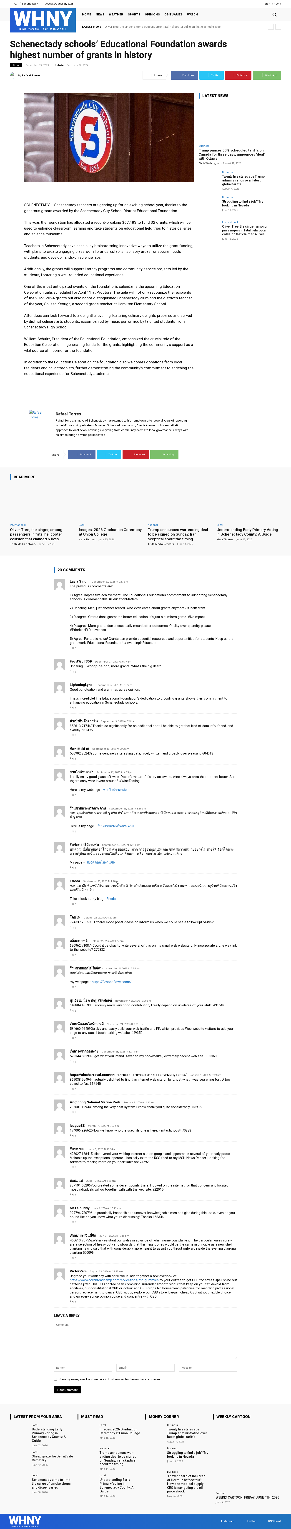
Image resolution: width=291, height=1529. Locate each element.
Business (204, 145)
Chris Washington (209, 163)
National (153, 525)
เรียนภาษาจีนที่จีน (83, 1236)
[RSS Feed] (251, 4)
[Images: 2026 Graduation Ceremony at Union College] (111, 502)
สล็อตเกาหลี (79, 941)
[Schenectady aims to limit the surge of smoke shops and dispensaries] (19, 1483)
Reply (73, 647)
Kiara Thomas (87, 539)
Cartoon (221, 1493)
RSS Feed (274, 1521)
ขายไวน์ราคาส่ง (81, 772)
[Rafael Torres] (14, 75)
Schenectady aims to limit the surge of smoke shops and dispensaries (51, 1483)
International (230, 222)
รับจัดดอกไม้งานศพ (84, 845)
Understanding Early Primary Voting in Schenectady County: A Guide (247, 531)
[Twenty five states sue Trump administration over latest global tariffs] (209, 181)
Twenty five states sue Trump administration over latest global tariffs (243, 180)
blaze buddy (80, 1208)
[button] (274, 14)
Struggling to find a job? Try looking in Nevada (242, 203)
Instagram (227, 1521)
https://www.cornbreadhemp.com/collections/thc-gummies (114, 1280)
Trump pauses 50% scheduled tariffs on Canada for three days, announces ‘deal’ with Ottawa (232, 154)
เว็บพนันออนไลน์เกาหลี (87, 1024)
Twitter (251, 1521)
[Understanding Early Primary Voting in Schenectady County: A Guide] (249, 502)
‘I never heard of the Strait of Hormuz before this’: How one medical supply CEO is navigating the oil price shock (186, 1483)
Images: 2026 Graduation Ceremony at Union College (120, 1431)
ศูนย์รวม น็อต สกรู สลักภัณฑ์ (91, 1000)
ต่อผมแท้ (76, 1181)
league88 (77, 1126)
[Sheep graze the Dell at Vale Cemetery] (19, 1460)
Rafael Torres (31, 75)
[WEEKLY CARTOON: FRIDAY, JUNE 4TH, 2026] (247, 1458)
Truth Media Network (23, 544)
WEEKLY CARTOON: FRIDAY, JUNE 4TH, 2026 (247, 1497)
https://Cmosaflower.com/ (111, 982)
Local (16, 65)
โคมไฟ (75, 917)
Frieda (75, 881)
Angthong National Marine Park (95, 1102)
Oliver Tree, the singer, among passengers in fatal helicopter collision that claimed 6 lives (163, 26)
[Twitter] (246, 4)
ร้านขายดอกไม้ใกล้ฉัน (86, 968)
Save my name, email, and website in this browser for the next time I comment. (110, 1379)
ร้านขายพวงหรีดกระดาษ (88, 808)
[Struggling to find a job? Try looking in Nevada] (209, 206)
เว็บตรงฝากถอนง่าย (84, 1051)
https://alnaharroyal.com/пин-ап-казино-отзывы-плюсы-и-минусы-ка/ (128, 1075)
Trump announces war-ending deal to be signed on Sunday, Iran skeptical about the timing (178, 534)
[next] (278, 27)
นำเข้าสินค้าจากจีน (84, 721)
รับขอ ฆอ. (77, 1149)
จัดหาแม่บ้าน (79, 749)
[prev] (271, 27)
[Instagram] (240, 4)
